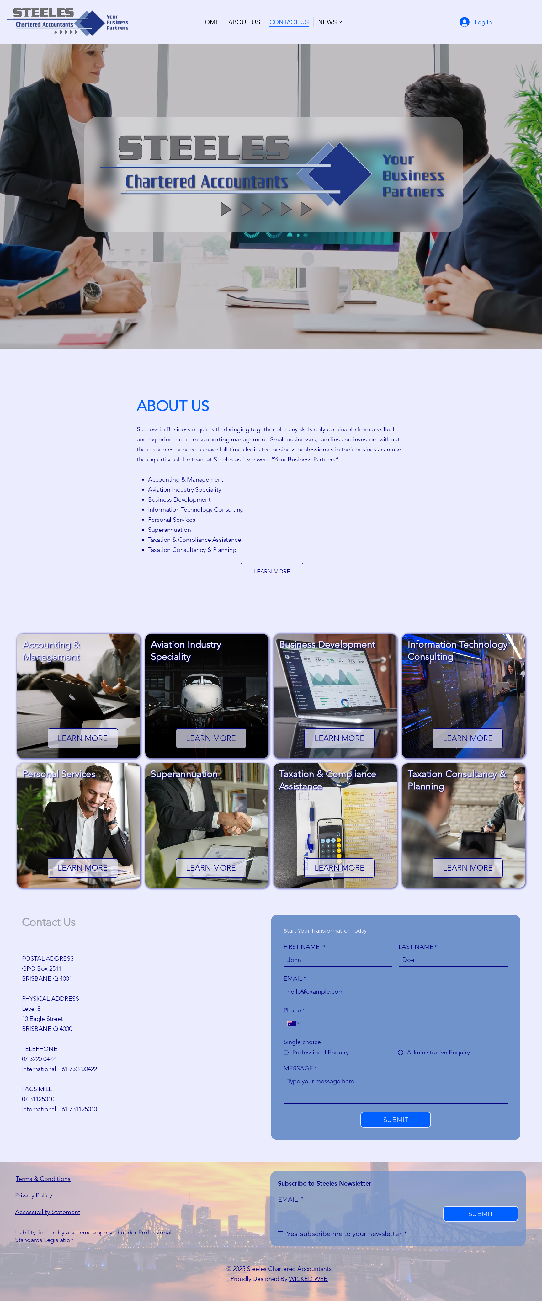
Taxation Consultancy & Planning (192, 549)
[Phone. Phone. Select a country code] (294, 1023)
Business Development (179, 499)
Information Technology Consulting (196, 509)
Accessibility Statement (47, 1212)
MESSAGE (300, 1068)
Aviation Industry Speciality (184, 489)
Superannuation (169, 529)
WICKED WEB (308, 1278)
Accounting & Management (185, 479)
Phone (294, 1010)
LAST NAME (418, 947)
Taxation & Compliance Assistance (194, 539)
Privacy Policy (33, 1195)
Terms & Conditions (43, 1178)
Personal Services (171, 519)
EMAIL (295, 978)
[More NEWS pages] (340, 22)
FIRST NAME (304, 947)
